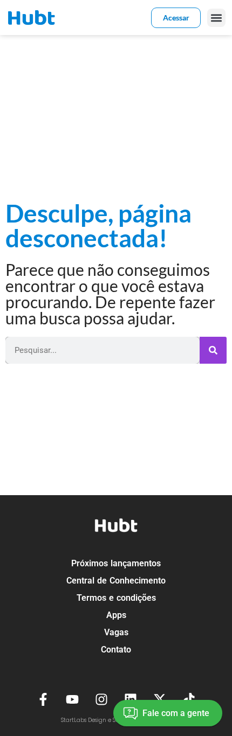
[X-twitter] (160, 699)
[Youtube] (72, 699)
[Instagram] (101, 699)
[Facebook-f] (42, 699)
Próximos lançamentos (116, 563)
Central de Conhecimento (116, 580)
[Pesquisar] (213, 350)
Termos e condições (116, 598)
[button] (216, 18)
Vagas (116, 632)
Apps (116, 615)
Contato (116, 649)
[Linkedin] (130, 699)
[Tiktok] (189, 699)
